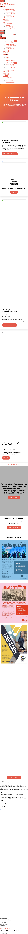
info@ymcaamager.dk (5, 928)
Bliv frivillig (8, 15)
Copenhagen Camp (10, 28)
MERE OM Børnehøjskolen (9, 154)
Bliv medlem (9, 23)
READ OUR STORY (14, 497)
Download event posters (14, 464)
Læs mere (14, 192)
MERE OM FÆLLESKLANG (9, 325)
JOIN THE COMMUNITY (14, 527)
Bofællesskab (9, 26)
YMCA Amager (8, 4)
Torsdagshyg (6, 20)
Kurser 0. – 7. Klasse (10, 10)
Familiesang (6, 19)
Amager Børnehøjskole (8, 9)
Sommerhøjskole (10, 12)
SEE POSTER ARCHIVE (14, 777)
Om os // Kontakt (10, 16)
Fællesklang (6, 18)
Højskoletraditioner (11, 13)
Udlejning (8, 25)
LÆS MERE (6, 458)
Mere (4, 22)
